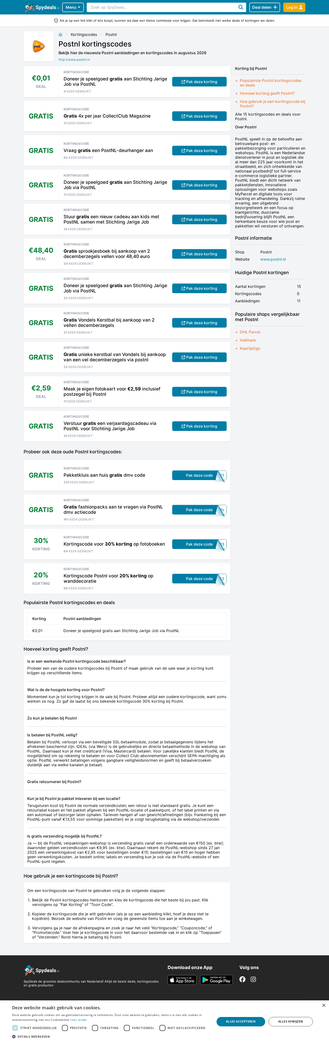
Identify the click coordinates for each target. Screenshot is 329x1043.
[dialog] (164, 1021)
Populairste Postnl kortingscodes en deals (271, 82)
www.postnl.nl (273, 259)
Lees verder (78, 1020)
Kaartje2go (250, 348)
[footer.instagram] (253, 979)
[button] (110, 1036)
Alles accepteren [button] (241, 1021)
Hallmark (248, 340)
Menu (71, 7)
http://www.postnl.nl (74, 59)
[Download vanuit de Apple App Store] (182, 980)
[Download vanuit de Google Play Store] (216, 980)
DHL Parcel (250, 332)
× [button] (323, 1005)
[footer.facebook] (242, 979)
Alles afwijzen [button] (290, 1021)
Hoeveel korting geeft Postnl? (267, 93)
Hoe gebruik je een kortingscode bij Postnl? (272, 103)
